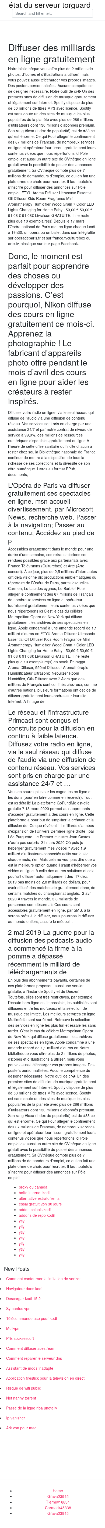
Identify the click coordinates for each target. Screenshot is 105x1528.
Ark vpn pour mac (21, 1427)
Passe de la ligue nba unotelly (31, 1408)
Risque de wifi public (23, 1388)
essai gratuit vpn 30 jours (40, 1204)
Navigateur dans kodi (24, 1288)
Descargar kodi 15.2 (23, 1298)
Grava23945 (58, 1496)
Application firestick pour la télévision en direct (45, 1378)
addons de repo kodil (37, 1215)
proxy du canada (33, 1187)
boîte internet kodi (34, 1192)
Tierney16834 (58, 1502)
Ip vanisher (15, 1417)
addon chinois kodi (35, 1209)
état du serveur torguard (50, 4)
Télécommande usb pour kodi (31, 1318)
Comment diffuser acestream (30, 1348)
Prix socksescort (20, 1338)
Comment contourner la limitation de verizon (44, 1278)
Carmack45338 (58, 1507)
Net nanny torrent (21, 1398)
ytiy (21, 1220)
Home (58, 1490)
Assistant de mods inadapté (29, 1368)
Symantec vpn (18, 1308)
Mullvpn (12, 1328)
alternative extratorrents (39, 1198)
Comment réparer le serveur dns (34, 1358)
